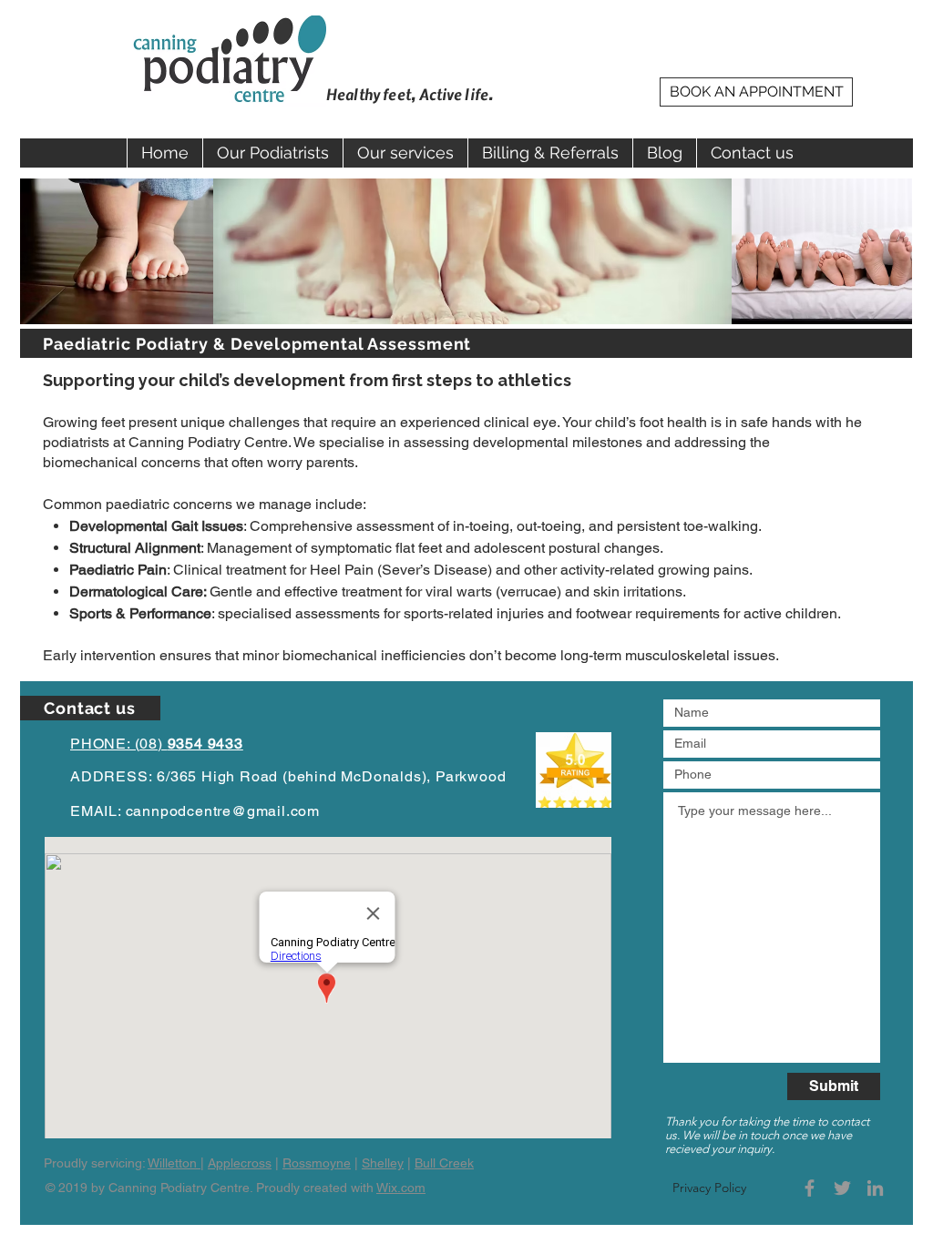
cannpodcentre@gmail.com (223, 811)
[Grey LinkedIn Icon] (875, 1188)
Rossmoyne (316, 1163)
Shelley (383, 1163)
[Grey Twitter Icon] (842, 1188)
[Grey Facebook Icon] (809, 1188)
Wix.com (400, 1187)
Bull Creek (444, 1163)
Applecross (240, 1163)
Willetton (174, 1163)
